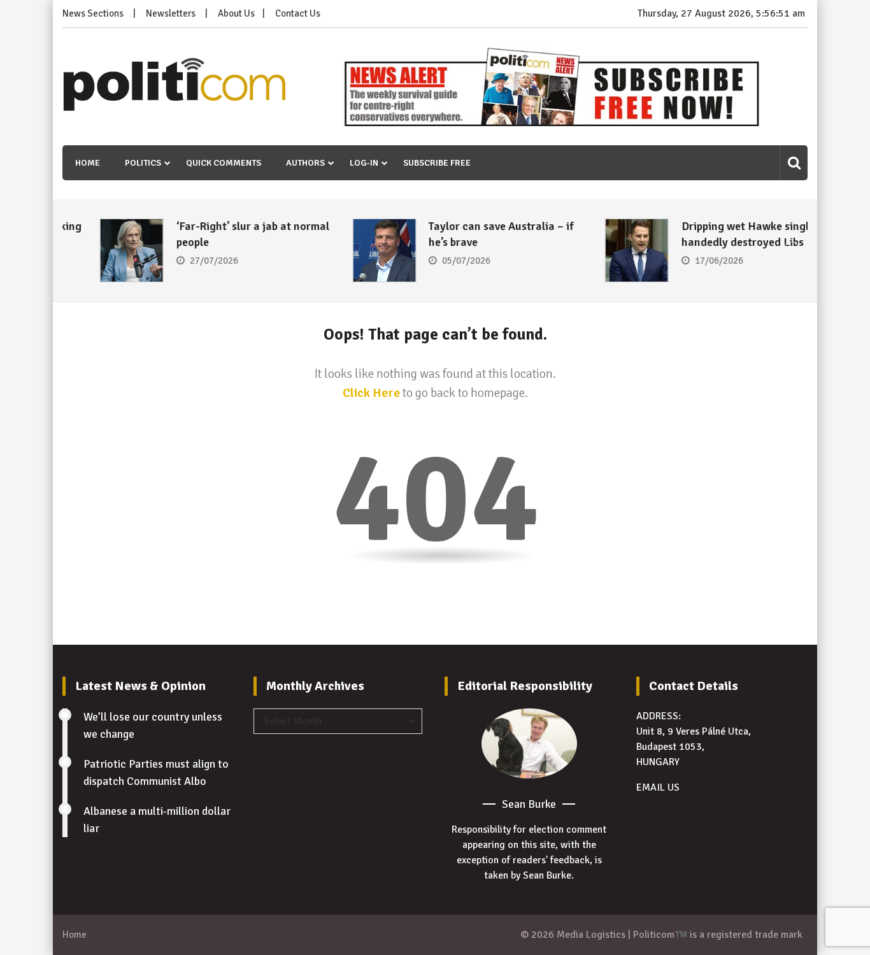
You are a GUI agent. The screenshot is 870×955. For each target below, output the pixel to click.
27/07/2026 (176, 260)
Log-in (364, 162)
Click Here (371, 393)
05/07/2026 (429, 260)
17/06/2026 (681, 260)
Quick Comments (223, 162)
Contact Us (297, 13)
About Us (236, 13)
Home (87, 162)
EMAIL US (658, 787)
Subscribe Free (437, 162)
